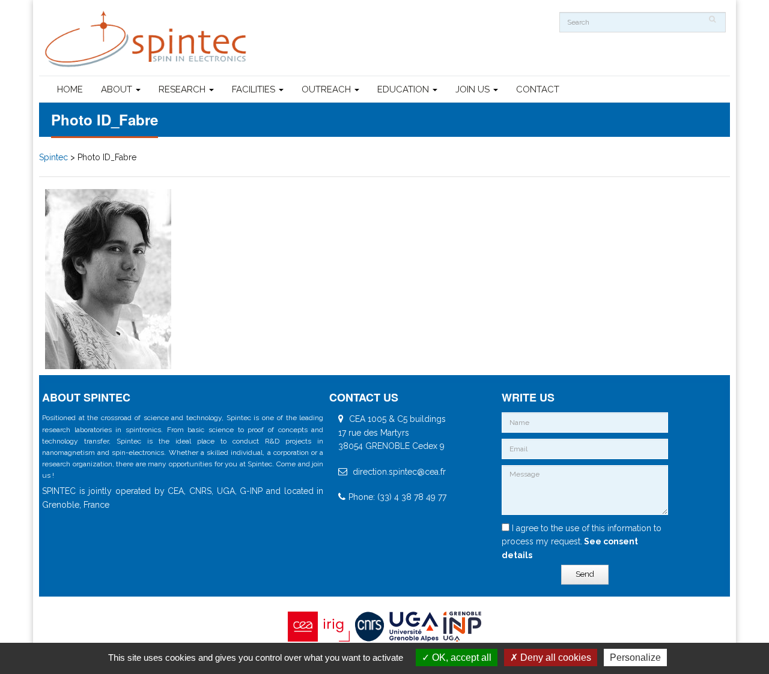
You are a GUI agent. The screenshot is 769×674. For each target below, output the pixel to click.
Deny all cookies (554, 657)
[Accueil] (147, 39)
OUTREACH (327, 89)
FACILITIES (255, 89)
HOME (70, 89)
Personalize (635, 657)
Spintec (53, 157)
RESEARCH (183, 89)
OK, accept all (460, 657)
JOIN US (473, 89)
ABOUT (118, 89)
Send (585, 574)
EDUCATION (404, 89)
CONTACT (537, 89)
